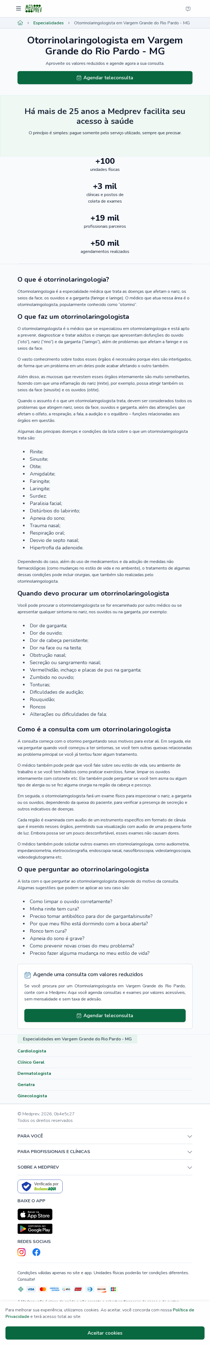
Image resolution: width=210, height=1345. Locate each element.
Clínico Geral (31, 1062)
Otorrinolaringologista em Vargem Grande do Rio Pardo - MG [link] (132, 23)
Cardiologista (32, 1051)
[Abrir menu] (19, 8)
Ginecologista (32, 1096)
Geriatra (26, 1085)
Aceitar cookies (105, 1333)
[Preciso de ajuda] (188, 8)
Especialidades (48, 23)
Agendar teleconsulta (108, 77)
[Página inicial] (20, 23)
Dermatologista (34, 1073)
